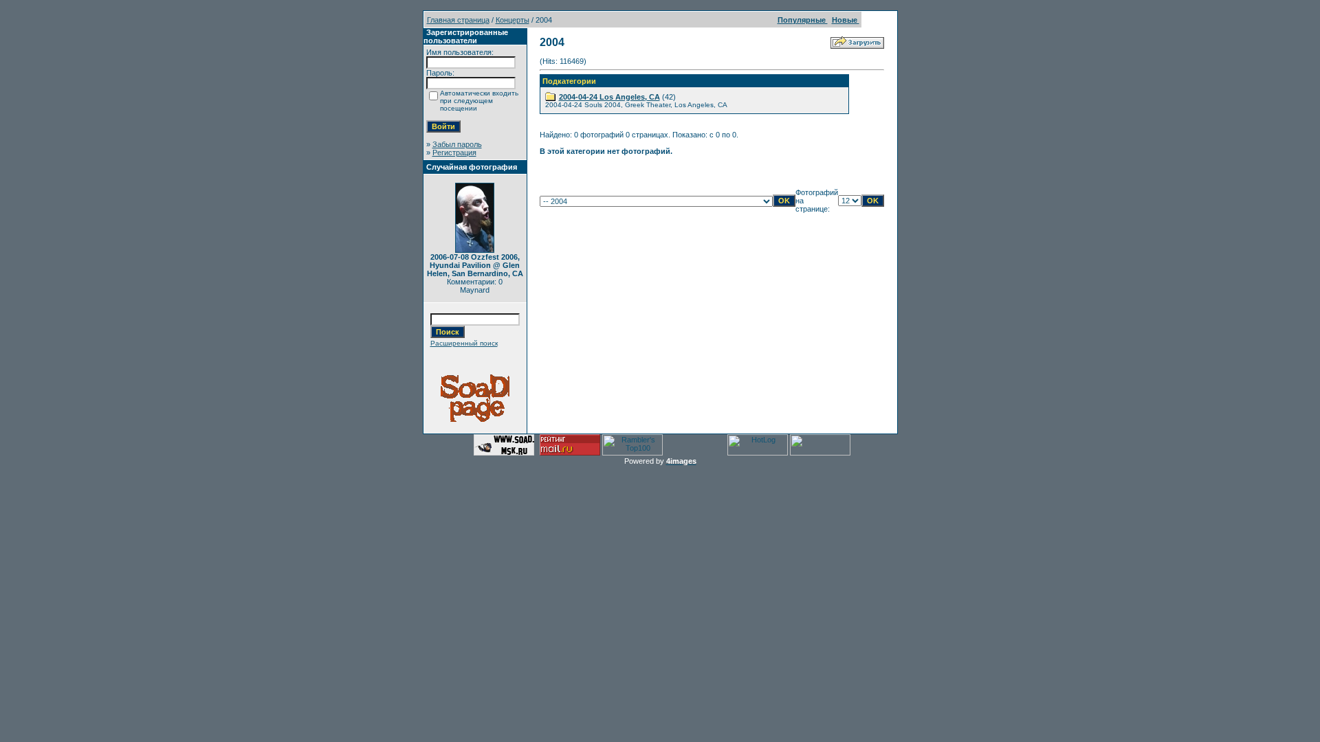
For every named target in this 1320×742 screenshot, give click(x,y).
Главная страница (458, 20)
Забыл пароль (457, 144)
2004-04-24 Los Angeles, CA (609, 97)
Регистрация (454, 152)
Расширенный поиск (464, 343)
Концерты (512, 20)
